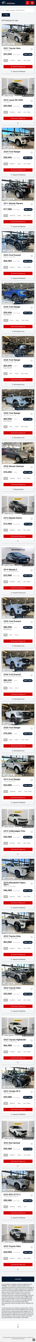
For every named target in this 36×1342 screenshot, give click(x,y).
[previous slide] (3, 35)
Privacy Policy (23, 1337)
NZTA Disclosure (19, 1338)
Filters (6, 15)
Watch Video (29, 44)
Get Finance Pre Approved (18, 66)
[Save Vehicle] (32, 50)
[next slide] (33, 35)
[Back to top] (34, 1340)
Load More (18, 1279)
